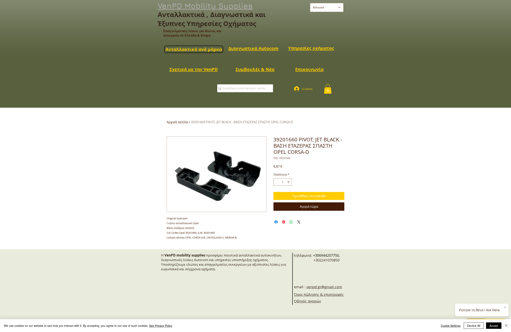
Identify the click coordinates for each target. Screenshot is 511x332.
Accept (493, 326)
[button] (328, 89)
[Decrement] (276, 181)
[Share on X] (298, 222)
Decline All (473, 326)
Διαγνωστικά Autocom (253, 48)
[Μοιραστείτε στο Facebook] (276, 222)
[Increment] (288, 181)
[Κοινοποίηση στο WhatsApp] (291, 222)
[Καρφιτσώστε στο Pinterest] (283, 222)
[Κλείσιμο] (506, 325)
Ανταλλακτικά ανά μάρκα (193, 49)
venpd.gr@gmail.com (324, 286)
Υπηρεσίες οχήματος (311, 48)
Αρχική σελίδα (177, 122)
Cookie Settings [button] (450, 326)
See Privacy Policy (160, 326)
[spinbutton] (282, 181)
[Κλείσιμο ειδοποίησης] (505, 307)
